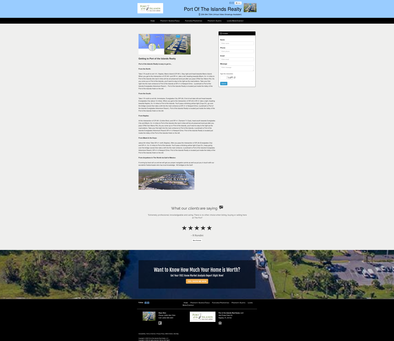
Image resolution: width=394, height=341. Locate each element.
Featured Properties (220, 311)
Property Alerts (238, 311)
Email (239, 3)
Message (223, 64)
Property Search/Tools (200, 311)
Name (222, 40)
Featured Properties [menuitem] (193, 21)
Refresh (234, 77)
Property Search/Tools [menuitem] (170, 21)
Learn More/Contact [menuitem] (235, 21)
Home (186, 311)
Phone (222, 48)
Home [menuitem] (153, 21)
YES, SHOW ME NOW (197, 289)
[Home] (150, 7)
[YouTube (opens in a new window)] (233, 3)
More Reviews (197, 249)
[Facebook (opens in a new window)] (230, 3)
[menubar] (197, 21)
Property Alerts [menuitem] (214, 21)
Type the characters (226, 74)
